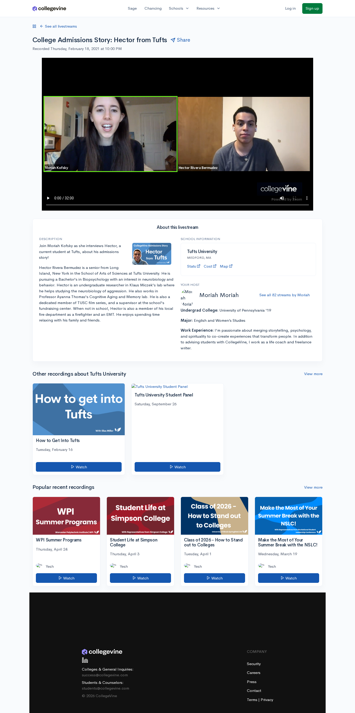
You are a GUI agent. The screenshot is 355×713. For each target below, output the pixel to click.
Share (183, 40)
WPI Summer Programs (59, 540)
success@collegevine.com (105, 674)
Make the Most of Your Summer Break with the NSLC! (288, 542)
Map (224, 266)
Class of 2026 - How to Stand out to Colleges (213, 542)
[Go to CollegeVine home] (49, 8)
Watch (81, 466)
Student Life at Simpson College (133, 542)
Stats (191, 266)
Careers (253, 672)
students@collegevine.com (105, 688)
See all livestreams (61, 26)
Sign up (312, 8)
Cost (208, 266)
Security (254, 663)
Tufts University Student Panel (164, 395)
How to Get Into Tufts (58, 440)
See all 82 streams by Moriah (284, 294)
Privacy (267, 699)
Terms (252, 699)
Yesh (50, 566)
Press (252, 681)
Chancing (153, 8)
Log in (290, 8)
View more (313, 373)
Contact (254, 690)
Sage (132, 8)
